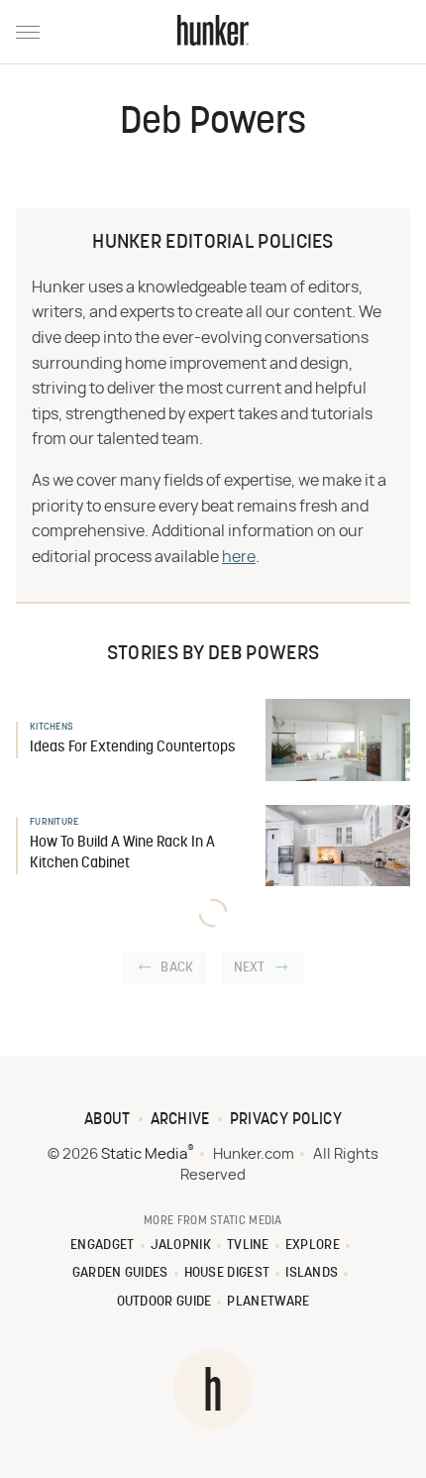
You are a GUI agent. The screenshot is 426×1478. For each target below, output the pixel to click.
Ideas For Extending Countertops (133, 747)
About (107, 1120)
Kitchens (51, 727)
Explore (312, 1245)
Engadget (102, 1245)
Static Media (144, 1154)
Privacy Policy (286, 1120)
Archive (180, 1120)
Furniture (54, 822)
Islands (311, 1273)
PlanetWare (268, 1302)
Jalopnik (181, 1245)
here (239, 557)
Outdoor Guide (164, 1302)
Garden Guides (120, 1273)
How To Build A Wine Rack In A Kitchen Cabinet (122, 853)
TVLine (248, 1245)
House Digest (227, 1273)
